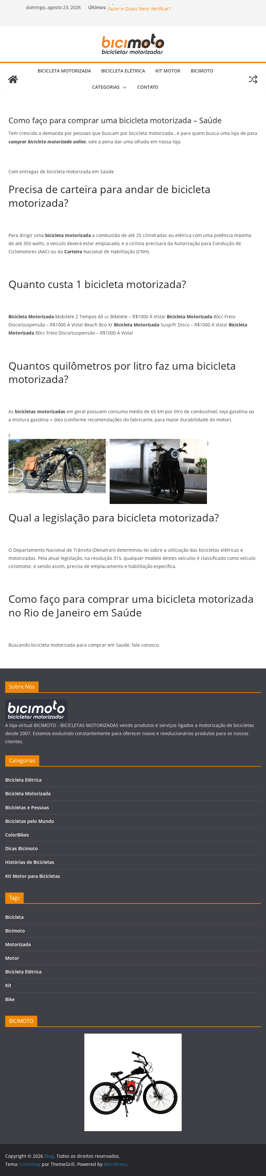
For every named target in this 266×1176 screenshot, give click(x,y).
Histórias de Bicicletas (29, 862)
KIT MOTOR (167, 71)
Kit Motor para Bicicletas (32, 876)
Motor (12, 958)
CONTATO (147, 87)
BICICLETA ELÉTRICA (123, 71)
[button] (123, 87)
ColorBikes (17, 835)
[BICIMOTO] (36, 703)
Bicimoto (15, 931)
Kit (8, 985)
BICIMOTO (202, 71)
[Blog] (13, 79)
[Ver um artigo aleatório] (253, 79)
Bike (10, 999)
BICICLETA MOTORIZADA (64, 71)
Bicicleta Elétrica (23, 780)
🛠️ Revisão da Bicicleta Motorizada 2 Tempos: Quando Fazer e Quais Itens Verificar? (167, 10)
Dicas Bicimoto (21, 848)
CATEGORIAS (106, 87)
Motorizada (18, 944)
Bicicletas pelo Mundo (29, 821)
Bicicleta (14, 917)
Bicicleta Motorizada (28, 793)
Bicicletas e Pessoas (27, 807)
